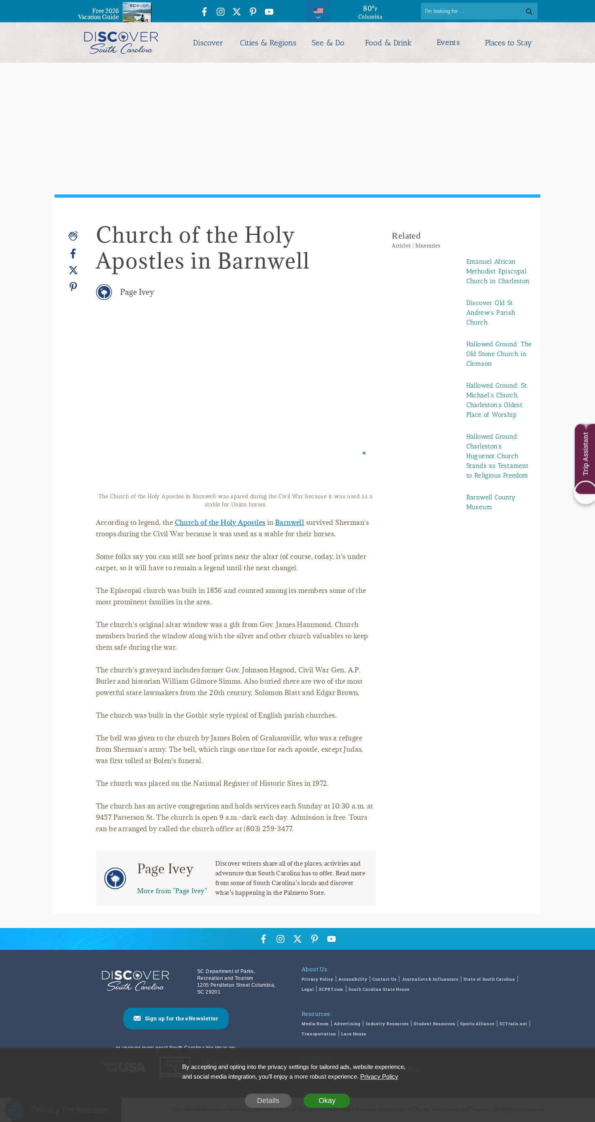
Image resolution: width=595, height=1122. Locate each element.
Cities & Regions (268, 42)
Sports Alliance (477, 1023)
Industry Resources (387, 1023)
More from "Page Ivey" (172, 890)
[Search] (529, 11)
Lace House (353, 1034)
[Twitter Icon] (236, 12)
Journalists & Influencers (430, 979)
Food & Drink (388, 42)
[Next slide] (358, 406)
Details (268, 1100)
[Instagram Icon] (220, 12)
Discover (208, 42)
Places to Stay (508, 42)
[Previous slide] (113, 406)
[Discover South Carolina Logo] (121, 43)
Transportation (319, 1034)
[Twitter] (73, 270)
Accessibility (353, 979)
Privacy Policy (318, 979)
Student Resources (434, 1023)
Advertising (347, 1023)
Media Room (315, 1023)
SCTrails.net (513, 1023)
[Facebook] (73, 253)
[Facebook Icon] (204, 12)
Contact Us (384, 979)
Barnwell (289, 522)
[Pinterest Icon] (252, 12)
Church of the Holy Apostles (220, 522)
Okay (327, 1100)
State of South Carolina (489, 979)
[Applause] (73, 235)
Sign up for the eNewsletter (182, 1018)
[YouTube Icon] (269, 12)
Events (448, 42)
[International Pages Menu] (318, 11)
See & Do (328, 42)
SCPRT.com (331, 989)
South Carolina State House (378, 989)
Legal (308, 989)
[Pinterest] (73, 286)
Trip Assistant (585, 454)
